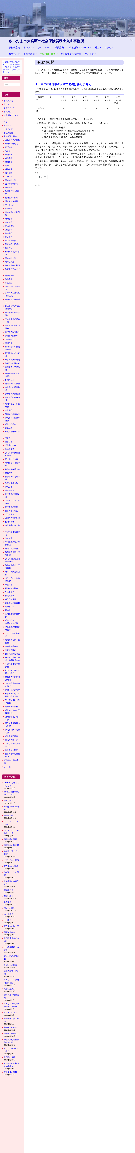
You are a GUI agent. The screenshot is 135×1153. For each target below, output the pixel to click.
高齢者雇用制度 (11, 750)
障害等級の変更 (10, 839)
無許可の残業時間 (12, 359)
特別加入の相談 (10, 1027)
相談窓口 (8, 248)
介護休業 (8, 584)
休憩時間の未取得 (12, 690)
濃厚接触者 (9, 490)
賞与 (7, 165)
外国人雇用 (9, 380)
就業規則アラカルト (79, 47)
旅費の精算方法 (11, 483)
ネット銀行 (8, 914)
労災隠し (8, 151)
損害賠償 (8, 442)
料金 (97, 47)
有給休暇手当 (10, 180)
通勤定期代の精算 (12, 140)
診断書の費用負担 (12, 394)
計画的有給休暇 (11, 335)
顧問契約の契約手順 (71, 53)
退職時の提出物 (11, 548)
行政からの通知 (10, 965)
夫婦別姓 (7, 920)
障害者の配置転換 (12, 332)
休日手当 (8, 237)
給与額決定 (9, 261)
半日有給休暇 (10, 599)
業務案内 (59, 47)
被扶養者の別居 (11, 507)
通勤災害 (8, 169)
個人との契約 (9, 908)
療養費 (8, 438)
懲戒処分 (8, 229)
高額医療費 (8, 815)
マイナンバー (10, 205)
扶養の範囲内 (10, 650)
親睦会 (8, 610)
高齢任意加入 (9, 988)
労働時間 (8, 176)
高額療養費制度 (11, 646)
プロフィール (44, 47)
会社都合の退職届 (12, 383)
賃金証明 (8, 428)
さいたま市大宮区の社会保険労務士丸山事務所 (46, 41)
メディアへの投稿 (11, 860)
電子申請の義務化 (11, 866)
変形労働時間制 (11, 184)
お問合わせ (14, 53)
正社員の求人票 (11, 459)
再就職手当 (9, 595)
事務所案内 (14, 47)
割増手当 (8, 208)
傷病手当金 (9, 275)
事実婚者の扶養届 (11, 845)
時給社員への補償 (12, 265)
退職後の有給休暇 (12, 518)
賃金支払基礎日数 (12, 603)
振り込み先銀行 (11, 201)
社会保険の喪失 (11, 511)
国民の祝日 (9, 339)
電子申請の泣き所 (11, 926)
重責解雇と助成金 (12, 244)
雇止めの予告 (10, 240)
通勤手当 (8, 162)
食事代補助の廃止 (12, 654)
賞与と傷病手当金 (12, 469)
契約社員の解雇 (11, 197)
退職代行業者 (10, 424)
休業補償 (8, 487)
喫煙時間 (8, 147)
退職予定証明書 (11, 736)
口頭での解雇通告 (12, 414)
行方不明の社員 (10, 1072)
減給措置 (8, 187)
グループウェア (10, 1012)
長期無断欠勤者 (11, 588)
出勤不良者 (9, 606)
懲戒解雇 (8, 538)
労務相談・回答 (48, 53)
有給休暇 (8, 222)
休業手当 (8, 279)
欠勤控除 (8, 473)
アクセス (109, 47)
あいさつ (27, 47)
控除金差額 (9, 226)
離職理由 (8, 343)
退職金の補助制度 (11, 1033)
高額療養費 (9, 449)
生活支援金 (9, 592)
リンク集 (89, 53)
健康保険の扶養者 (12, 363)
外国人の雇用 (9, 1057)
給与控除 (8, 173)
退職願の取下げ (11, 740)
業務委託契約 (10, 445)
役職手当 (8, 233)
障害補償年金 (9, 932)
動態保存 (7, 902)
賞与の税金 (8, 896)
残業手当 (8, 158)
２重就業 (8, 283)
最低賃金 (8, 154)
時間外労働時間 (11, 143)
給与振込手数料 (11, 706)
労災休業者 (9, 514)
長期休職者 (9, 522)
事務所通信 (29, 53)
